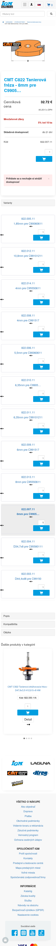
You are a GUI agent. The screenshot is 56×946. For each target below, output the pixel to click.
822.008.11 (28, 315)
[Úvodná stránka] (3, 22)
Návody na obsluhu (28, 905)
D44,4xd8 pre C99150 (28, 578)
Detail (28, 719)
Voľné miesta (28, 872)
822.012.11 (28, 251)
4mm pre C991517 (28, 320)
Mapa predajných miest (28, 867)
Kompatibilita (10, 624)
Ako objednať (28, 806)
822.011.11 (28, 412)
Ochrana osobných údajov (28, 839)
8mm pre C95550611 (28, 482)
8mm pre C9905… (28, 514)
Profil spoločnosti (28, 853)
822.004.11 (28, 541)
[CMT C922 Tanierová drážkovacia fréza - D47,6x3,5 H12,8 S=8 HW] (28, 665)
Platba (28, 816)
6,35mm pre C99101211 (28, 417)
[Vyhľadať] (51, 14)
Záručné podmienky (28, 830)
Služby (28, 900)
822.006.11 (28, 348)
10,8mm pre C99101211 (28, 256)
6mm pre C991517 (28, 449)
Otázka (7, 632)
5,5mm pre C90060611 (28, 353)
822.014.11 (28, 283)
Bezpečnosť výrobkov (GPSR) (28, 910)
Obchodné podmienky (28, 821)
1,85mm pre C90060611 (28, 223)
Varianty (7, 202)
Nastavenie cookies (28, 914)
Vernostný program (28, 835)
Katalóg (28, 891)
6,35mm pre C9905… (28, 385)
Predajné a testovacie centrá (28, 863)
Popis (6, 616)
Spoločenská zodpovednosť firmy (28, 877)
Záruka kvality (28, 896)
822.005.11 (28, 218)
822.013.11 (28, 477)
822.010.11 (28, 380)
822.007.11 (28, 509)
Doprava (28, 811)
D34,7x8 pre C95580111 (28, 546)
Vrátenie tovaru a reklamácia (28, 825)
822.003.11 (28, 574)
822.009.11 (28, 444)
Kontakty (28, 858)
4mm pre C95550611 (28, 288)
